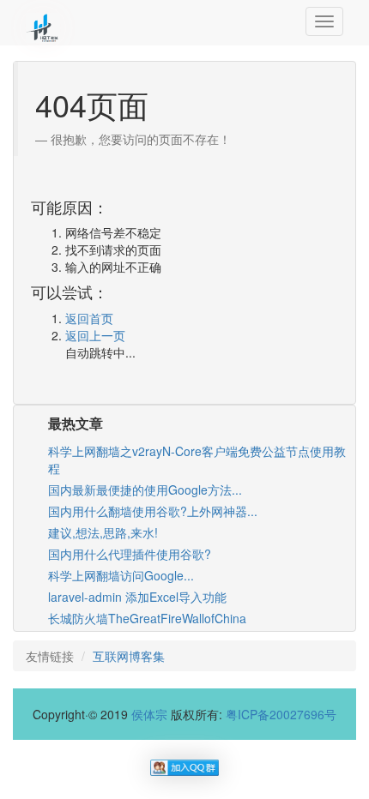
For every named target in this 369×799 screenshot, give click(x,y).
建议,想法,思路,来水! (103, 532)
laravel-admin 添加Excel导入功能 (137, 596)
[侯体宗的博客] (43, 21)
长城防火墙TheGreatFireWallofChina (147, 618)
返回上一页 (95, 335)
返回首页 (89, 318)
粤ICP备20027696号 (281, 714)
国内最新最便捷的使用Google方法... (145, 489)
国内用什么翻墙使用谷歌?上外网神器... (152, 511)
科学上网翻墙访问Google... (121, 575)
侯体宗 (149, 714)
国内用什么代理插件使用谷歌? (129, 553)
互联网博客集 (129, 655)
